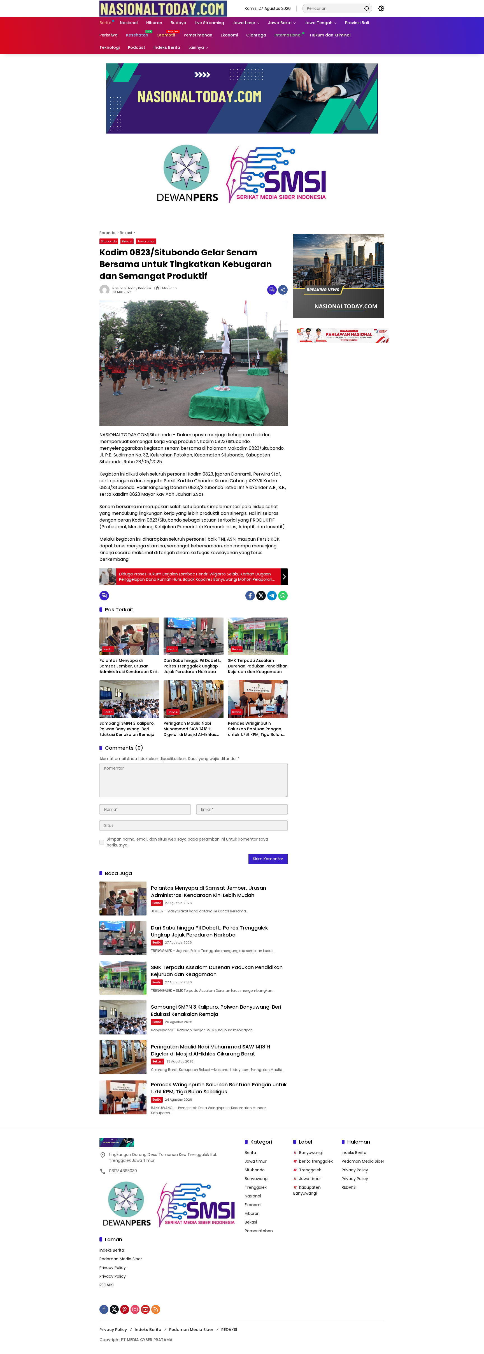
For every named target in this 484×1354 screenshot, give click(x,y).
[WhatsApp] (283, 595)
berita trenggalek (316, 1161)
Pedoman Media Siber (120, 1259)
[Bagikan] (283, 290)
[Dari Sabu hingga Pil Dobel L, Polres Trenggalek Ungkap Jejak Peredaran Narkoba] (193, 636)
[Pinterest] (124, 1309)
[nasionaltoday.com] (163, 8)
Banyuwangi (256, 1178)
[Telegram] (272, 595)
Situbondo (109, 241)
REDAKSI (106, 1285)
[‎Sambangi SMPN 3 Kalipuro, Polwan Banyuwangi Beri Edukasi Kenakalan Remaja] (129, 699)
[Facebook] (250, 595)
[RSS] (155, 1309)
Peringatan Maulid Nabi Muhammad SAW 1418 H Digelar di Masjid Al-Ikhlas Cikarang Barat (190, 729)
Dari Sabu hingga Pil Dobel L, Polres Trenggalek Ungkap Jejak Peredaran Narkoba (192, 666)
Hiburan (252, 1213)
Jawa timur (146, 241)
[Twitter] (261, 595)
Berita (108, 649)
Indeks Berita (111, 1250)
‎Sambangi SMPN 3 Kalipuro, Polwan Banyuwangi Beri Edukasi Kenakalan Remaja (127, 729)
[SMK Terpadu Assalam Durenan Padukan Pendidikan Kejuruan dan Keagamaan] (258, 636)
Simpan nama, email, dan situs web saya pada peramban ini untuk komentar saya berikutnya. (187, 842)
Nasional (253, 1196)
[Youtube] (145, 1309)
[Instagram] (135, 1309)
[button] (366, 8)
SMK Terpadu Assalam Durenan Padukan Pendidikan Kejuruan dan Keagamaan (258, 666)
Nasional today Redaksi (131, 288)
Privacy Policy (112, 1267)
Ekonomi (253, 1205)
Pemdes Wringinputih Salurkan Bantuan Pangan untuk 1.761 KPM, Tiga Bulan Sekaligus (255, 729)
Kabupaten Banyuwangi (307, 1190)
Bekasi (127, 241)
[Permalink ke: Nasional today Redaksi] (105, 290)
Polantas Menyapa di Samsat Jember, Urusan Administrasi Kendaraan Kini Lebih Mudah (128, 666)
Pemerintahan (259, 1231)
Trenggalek (256, 1187)
